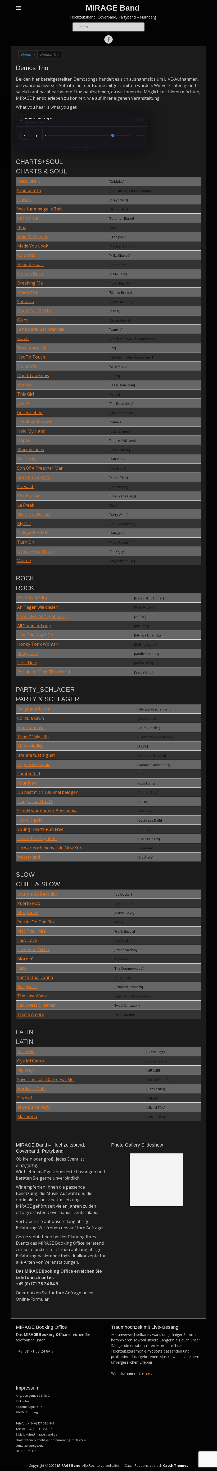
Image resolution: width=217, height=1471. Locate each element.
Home (28, 54)
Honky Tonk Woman (37, 644)
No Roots (26, 366)
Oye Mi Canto (30, 1061)
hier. (148, 1373)
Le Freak (25, 505)
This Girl (25, 394)
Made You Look (32, 246)
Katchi (23, 338)
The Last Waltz (32, 996)
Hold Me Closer (32, 237)
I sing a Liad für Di (35, 801)
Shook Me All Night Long (42, 616)
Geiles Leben (30, 412)
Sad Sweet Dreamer (36, 1005)
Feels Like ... (28, 181)
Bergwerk (27, 986)
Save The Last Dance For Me (45, 1079)
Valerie (24, 560)
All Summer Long (34, 626)
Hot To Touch (31, 357)
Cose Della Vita (32, 598)
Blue (21, 227)
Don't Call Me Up (34, 311)
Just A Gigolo (30, 820)
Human (24, 385)
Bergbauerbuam (33, 709)
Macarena (27, 1116)
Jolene (23, 403)
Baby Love (27, 653)
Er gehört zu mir (33, 764)
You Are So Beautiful (37, 894)
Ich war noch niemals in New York (50, 848)
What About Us (32, 348)
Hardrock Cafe (31, 1089)
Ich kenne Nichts (33, 949)
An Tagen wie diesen (37, 607)
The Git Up (28, 292)
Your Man (27, 783)
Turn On (25, 542)
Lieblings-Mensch (34, 422)
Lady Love (27, 940)
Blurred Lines (30, 449)
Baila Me (25, 1052)
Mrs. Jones (27, 912)
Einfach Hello (30, 274)
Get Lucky (27, 459)
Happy (23, 440)
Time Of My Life (33, 737)
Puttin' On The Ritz (36, 922)
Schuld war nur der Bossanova (47, 811)
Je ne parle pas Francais (40, 329)
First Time (27, 663)
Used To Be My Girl (36, 551)
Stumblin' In (29, 190)
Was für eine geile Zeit (39, 209)
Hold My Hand (31, 431)
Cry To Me (27, 218)
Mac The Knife (31, 931)
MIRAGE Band (112, 7)
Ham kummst (30, 727)
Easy (21, 968)
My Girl (24, 523)
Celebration (28, 496)
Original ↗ (90, 147)
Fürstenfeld (28, 774)
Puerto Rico (28, 903)
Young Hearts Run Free (40, 829)
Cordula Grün (30, 718)
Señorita (25, 301)
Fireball (24, 1098)
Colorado (26, 255)
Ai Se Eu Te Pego (34, 477)
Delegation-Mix (32, 533)
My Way (25, 1070)
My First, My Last (34, 514)
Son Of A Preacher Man (40, 468)
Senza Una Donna (35, 977)
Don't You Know (33, 375)
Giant (22, 320)
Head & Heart (30, 264)
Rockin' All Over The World (43, 672)
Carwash (25, 486)
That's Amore (30, 1014)
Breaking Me (30, 283)
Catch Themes (175, 1465)
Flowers (25, 200)
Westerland (28, 857)
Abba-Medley (30, 746)
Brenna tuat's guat (36, 755)
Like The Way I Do (35, 635)
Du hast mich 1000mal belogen (47, 792)
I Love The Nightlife (37, 838)
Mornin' (25, 959)
